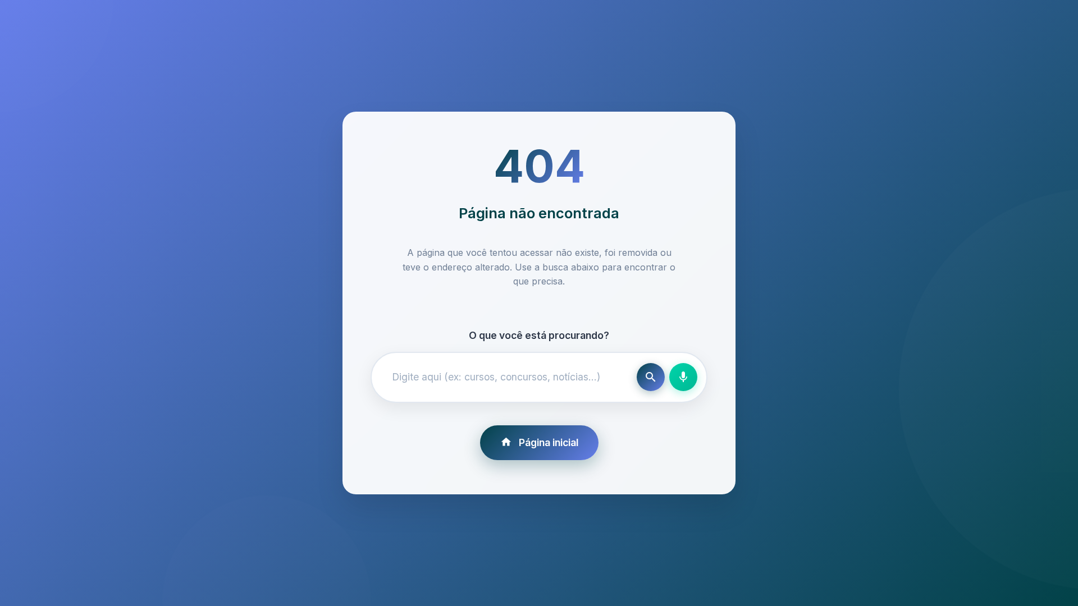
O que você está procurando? (539, 335)
